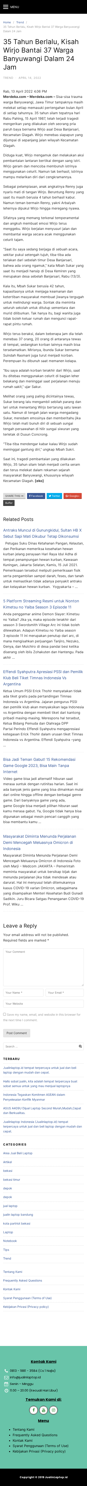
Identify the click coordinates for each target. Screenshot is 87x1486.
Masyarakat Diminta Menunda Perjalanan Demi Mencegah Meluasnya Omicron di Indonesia (39, 842)
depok (7, 1188)
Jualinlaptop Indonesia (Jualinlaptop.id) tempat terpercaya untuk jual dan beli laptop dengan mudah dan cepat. (42, 1126)
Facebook (37, 495)
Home (7, 22)
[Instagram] (53, 1410)
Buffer (8, 502)
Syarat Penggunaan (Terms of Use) (27, 1298)
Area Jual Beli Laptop (18, 1153)
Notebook (10, 1241)
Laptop (8, 1232)
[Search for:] (43, 1046)
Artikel (7, 1162)
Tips (6, 1249)
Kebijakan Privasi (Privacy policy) (26, 1306)
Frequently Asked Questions (22, 1280)
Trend (20, 22)
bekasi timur (11, 1179)
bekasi (7, 1170)
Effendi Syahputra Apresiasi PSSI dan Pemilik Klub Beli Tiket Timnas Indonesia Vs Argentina (43, 677)
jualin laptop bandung (18, 1214)
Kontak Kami (11, 1289)
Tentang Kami (12, 1272)
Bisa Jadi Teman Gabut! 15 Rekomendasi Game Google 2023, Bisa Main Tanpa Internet (39, 765)
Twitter (55, 495)
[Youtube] (43, 1410)
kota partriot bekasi (16, 1223)
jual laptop (10, 1206)
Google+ (74, 495)
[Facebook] (33, 1410)
